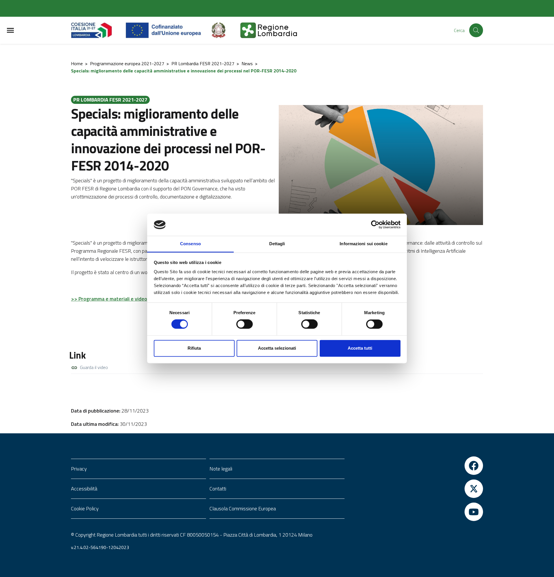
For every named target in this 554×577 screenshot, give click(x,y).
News (247, 63)
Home (77, 63)
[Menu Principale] (10, 30)
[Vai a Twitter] (415, 488)
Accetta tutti (360, 348)
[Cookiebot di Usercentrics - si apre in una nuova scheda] (375, 224)
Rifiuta (194, 348)
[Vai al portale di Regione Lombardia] (98, 30)
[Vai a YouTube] (415, 511)
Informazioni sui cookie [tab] (363, 243)
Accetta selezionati (277, 348)
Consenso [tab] (190, 243)
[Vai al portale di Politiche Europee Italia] (225, 30)
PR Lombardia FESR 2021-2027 (202, 63)
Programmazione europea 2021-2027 (127, 63)
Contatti (217, 488)
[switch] (244, 324)
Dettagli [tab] (277, 243)
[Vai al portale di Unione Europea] (168, 30)
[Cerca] (476, 30)
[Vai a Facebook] (415, 465)
